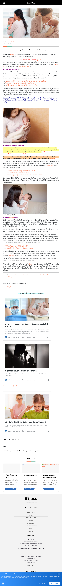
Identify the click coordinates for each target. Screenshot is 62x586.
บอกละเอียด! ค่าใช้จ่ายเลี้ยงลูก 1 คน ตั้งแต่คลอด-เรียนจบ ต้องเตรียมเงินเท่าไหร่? (25, 81)
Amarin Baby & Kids (8, 287)
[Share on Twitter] (16, 439)
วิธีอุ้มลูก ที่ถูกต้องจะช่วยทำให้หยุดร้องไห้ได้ (16, 246)
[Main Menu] (57, 2)
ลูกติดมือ (24, 450)
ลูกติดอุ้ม (12, 54)
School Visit (31, 523)
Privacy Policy (31, 565)
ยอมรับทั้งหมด (54, 583)
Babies (31, 515)
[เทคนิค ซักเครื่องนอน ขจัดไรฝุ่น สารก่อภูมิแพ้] (50, 468)
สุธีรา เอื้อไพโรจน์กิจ (24, 66)
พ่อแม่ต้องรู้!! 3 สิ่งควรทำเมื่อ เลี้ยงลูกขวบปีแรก (17, 173)
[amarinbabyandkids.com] (31, 2)
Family (31, 520)
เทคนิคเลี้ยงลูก (11, 41)
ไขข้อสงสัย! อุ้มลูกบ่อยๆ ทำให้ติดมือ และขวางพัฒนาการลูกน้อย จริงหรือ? (24, 175)
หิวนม (30, 264)
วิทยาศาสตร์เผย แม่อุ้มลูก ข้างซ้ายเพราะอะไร (14, 386)
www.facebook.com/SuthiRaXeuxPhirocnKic (37, 275)
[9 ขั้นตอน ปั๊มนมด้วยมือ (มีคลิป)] (11, 468)
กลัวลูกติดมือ (6, 450)
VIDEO (31, 528)
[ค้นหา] (54, 2)
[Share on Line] (18, 439)
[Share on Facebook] (13, 439)
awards (31, 531)
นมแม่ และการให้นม (10, 488)
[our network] (4, 2)
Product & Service (31, 526)
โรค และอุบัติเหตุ (29, 488)
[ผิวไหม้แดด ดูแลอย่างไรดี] (31, 468)
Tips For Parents (49, 488)
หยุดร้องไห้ (11, 255)
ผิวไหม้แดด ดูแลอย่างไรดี (31, 475)
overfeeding (50, 165)
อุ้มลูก (37, 450)
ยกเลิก (43, 583)
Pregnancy (31, 512)
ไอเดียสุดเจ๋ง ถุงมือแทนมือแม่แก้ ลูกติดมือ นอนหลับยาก (19, 83)
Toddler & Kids (31, 518)
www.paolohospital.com (10, 277)
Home (4, 41)
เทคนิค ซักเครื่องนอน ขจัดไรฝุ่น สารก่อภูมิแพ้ (49, 476)
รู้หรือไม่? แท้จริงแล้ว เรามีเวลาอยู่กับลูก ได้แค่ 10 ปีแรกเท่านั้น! (21, 85)
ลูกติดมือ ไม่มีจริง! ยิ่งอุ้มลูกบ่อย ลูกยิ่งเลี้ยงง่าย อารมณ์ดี (19, 248)
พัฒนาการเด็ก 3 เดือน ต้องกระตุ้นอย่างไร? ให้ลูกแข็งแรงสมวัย (21, 171)
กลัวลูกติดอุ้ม (15, 450)
